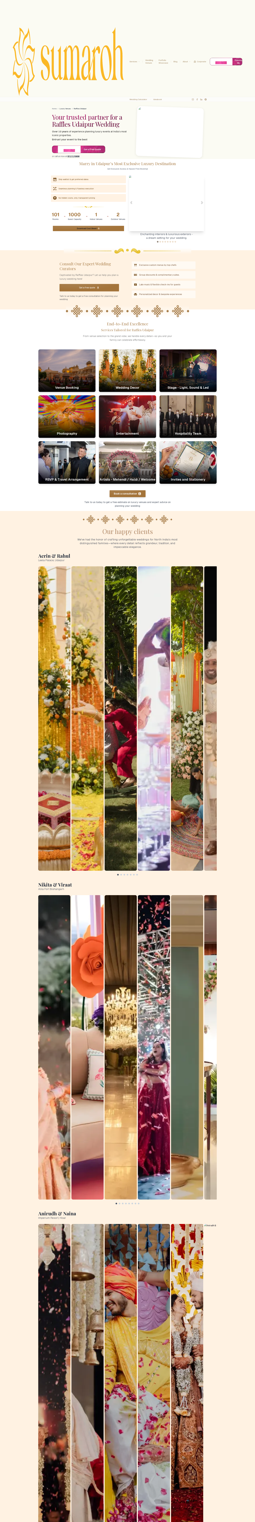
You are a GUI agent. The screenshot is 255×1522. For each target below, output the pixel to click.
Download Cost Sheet (87, 228)
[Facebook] (197, 99)
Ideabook (157, 99)
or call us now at (65, 156)
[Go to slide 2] (121, 874)
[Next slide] (211, 714)
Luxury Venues (65, 109)
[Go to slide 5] (130, 874)
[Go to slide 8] (138, 1203)
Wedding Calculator (138, 99)
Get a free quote (87, 287)
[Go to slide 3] (124, 874)
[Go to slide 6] (134, 874)
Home (54, 109)
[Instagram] (193, 99)
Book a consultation (125, 493)
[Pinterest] (206, 99)
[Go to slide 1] (118, 874)
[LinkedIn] (201, 99)
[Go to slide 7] (137, 874)
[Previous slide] (43, 714)
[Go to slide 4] (127, 874)
